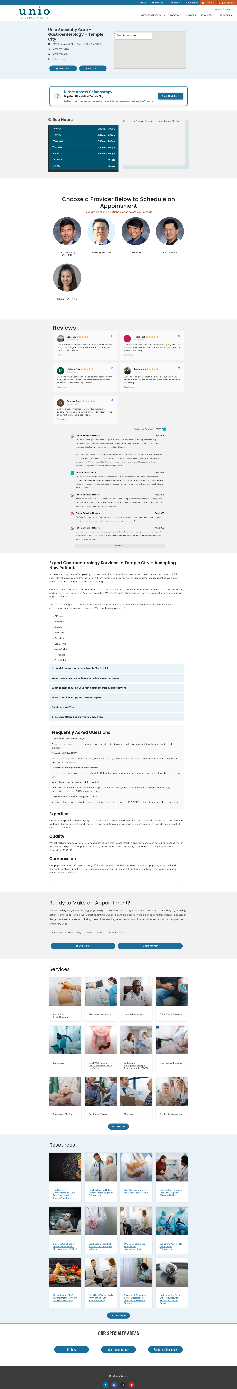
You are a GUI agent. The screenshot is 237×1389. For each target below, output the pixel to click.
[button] (52, 881)
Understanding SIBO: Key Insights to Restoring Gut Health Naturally (65, 1298)
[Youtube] (131, 1385)
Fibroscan (129, 1114)
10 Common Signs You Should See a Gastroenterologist (134, 1246)
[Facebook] (114, 1385)
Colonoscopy (59, 1062)
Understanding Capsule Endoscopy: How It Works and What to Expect (171, 1299)
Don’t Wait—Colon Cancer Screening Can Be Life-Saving (100, 1065)
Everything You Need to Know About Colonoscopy (171, 1246)
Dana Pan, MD (136, 252)
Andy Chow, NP (169, 252)
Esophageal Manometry (100, 1114)
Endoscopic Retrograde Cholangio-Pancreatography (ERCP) (136, 1065)
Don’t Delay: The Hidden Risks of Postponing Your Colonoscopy (101, 1193)
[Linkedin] (105, 1385)
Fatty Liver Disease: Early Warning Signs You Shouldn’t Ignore (101, 1298)
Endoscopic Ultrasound (171, 1062)
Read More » (62, 355)
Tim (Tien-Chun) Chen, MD (67, 253)
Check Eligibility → (171, 96)
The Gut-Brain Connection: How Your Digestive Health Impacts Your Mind (64, 1194)
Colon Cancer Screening (171, 1014)
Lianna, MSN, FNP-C (67, 298)
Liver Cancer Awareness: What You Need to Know (136, 1191)
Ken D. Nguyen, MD (101, 252)
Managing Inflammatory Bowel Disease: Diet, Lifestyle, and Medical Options (135, 1299)
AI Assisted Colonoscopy (100, 1014)
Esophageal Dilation (62, 1114)
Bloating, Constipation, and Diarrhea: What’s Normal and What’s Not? (65, 1246)
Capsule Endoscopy (133, 1014)
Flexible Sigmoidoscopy (171, 1114)
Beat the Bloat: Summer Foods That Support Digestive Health (171, 1193)
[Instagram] (123, 1385)
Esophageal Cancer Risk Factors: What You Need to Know (100, 1246)
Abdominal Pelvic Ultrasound (61, 1015)
